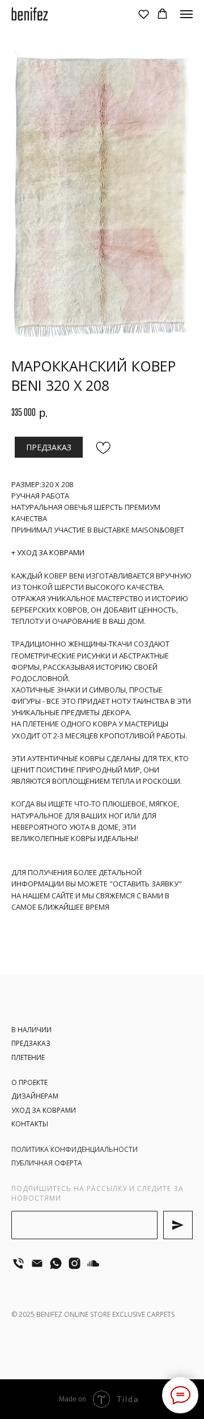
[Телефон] (18, 1263)
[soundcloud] (93, 1263)
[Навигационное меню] (186, 14)
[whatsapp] (56, 1263)
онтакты (31, 1124)
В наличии (31, 1029)
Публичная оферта (46, 1163)
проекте (32, 1082)
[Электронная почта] (37, 1263)
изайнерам (37, 1096)
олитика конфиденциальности (77, 1149)
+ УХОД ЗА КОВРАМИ (47, 552)
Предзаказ (30, 1043)
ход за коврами (45, 1110)
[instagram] (74, 1263)
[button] (143, 14)
